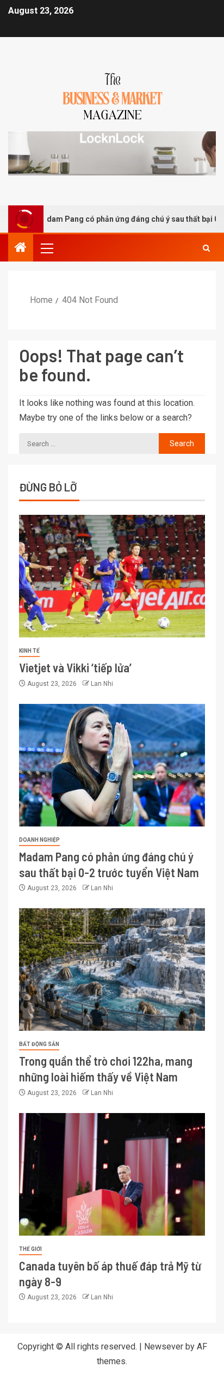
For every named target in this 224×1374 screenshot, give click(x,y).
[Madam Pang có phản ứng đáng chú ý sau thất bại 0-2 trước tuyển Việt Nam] (112, 765)
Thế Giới (30, 1249)
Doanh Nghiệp (39, 840)
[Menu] (46, 248)
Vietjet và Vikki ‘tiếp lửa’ (75, 667)
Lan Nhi (102, 684)
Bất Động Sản (39, 1044)
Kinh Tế (29, 651)
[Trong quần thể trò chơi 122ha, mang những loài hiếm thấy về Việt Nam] (112, 969)
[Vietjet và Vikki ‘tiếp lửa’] (112, 576)
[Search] (206, 248)
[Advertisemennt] (112, 153)
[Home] (21, 248)
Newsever (163, 1346)
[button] (46, 248)
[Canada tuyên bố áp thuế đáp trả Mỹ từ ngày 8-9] (112, 1174)
